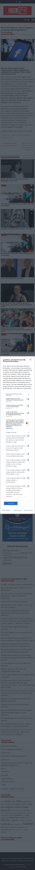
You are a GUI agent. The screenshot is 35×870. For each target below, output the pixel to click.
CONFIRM (11, 503)
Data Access (17, 510)
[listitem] (17, 394)
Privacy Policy (28, 510)
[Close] (31, 360)
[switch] (27, 399)
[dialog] (17, 435)
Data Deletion (6, 510)
